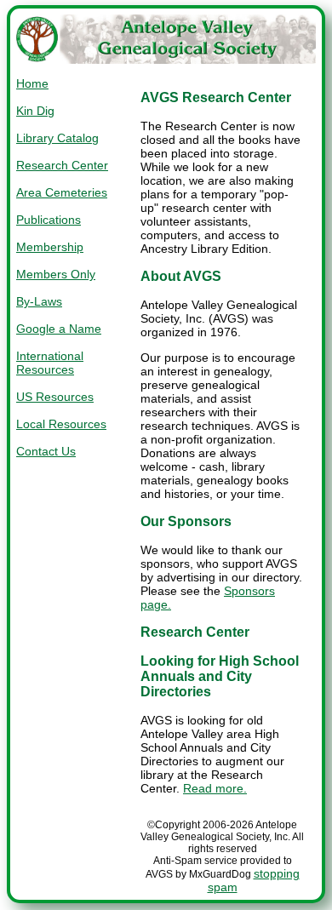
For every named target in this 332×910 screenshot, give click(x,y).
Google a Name (58, 328)
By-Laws (39, 301)
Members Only (55, 274)
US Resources (55, 396)
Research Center (62, 165)
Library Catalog (57, 138)
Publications (48, 219)
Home (32, 83)
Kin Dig (35, 110)
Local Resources (61, 424)
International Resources (49, 362)
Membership (49, 247)
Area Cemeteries (61, 192)
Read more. (215, 788)
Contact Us (46, 451)
